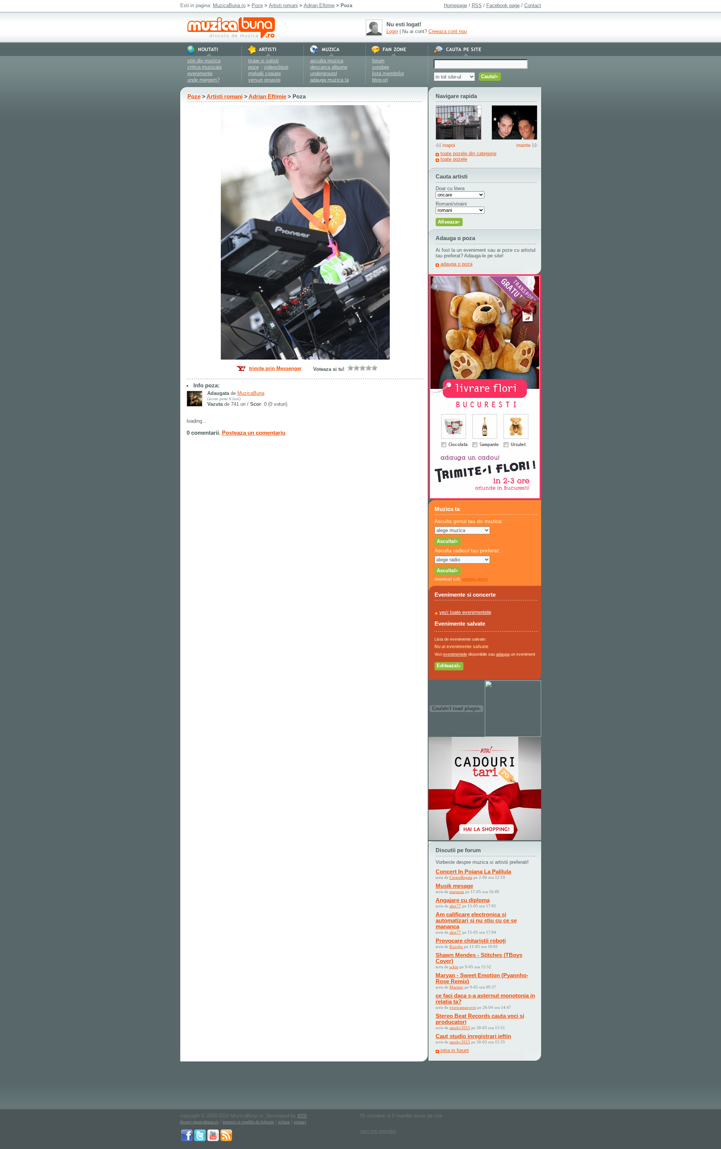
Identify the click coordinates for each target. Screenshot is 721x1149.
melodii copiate (264, 73)
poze (253, 67)
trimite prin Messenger (275, 368)
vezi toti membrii (378, 1131)
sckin (454, 967)
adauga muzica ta (329, 80)
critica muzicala (204, 67)
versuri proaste (264, 80)
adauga (503, 654)
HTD (302, 1116)
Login (392, 31)
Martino (456, 987)
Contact (532, 5)
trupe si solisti (263, 60)
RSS (477, 5)
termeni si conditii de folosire (248, 1122)
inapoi (448, 145)
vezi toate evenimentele (465, 612)
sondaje (380, 67)
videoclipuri (276, 67)
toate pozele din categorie (468, 153)
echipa (284, 1122)
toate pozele (453, 159)
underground (323, 73)
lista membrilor (388, 73)
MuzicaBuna (250, 393)
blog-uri (380, 80)
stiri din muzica (203, 60)
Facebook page (503, 5)
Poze (257, 5)
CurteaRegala (460, 877)
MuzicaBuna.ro (229, 5)
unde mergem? (203, 80)
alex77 (455, 906)
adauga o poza (456, 264)
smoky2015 (459, 1027)
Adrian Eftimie (319, 5)
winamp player (475, 579)
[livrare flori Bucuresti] (484, 498)
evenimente (200, 73)
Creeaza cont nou (447, 31)
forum (378, 60)
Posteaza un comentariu (253, 432)
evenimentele (455, 654)
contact (300, 1122)
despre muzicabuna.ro (199, 1122)
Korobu (456, 946)
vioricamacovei (462, 1007)
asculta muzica (326, 60)
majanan (456, 891)
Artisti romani (283, 5)
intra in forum (454, 1050)
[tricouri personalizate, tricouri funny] (513, 735)
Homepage (455, 5)
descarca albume (328, 67)
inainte (523, 145)
